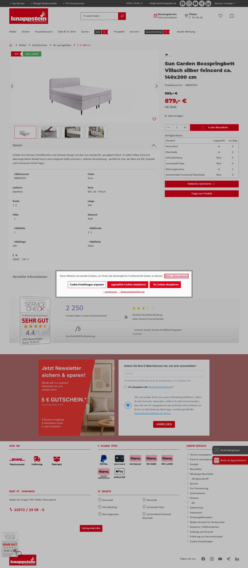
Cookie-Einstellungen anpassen (87, 284)
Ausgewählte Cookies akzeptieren (127, 284)
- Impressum (110, 292)
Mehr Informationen (176, 276)
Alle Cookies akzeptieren (165, 284)
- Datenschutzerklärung (132, 292)
